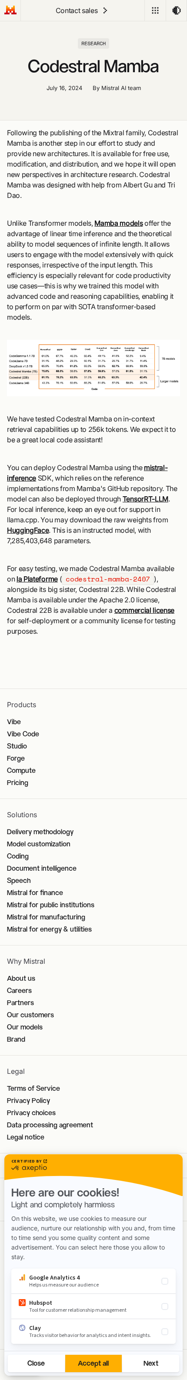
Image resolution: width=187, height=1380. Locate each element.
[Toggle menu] (155, 10)
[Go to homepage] (10, 10)
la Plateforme (37, 579)
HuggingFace (28, 530)
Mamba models (118, 223)
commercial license (144, 610)
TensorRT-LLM (145, 499)
